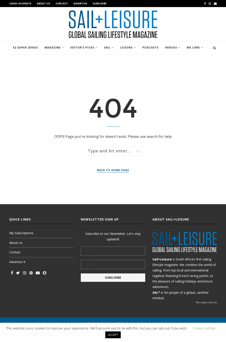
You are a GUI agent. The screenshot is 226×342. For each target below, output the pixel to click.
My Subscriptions (21, 233)
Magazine (53, 47)
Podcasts (150, 47)
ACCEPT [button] (113, 335)
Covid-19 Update (20, 3)
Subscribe (99, 3)
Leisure (126, 47)
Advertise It (17, 262)
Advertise (80, 3)
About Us (43, 3)
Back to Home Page (113, 170)
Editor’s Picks (82, 47)
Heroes (171, 47)
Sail (107, 47)
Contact (62, 3)
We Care (193, 47)
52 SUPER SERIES (25, 47)
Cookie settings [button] (204, 328)
